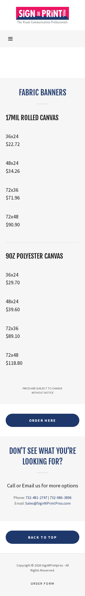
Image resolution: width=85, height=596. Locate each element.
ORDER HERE (42, 420)
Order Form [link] (42, 583)
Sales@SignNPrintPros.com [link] (48, 503)
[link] (42, 15)
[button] (10, 38)
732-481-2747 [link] (36, 497)
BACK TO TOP (42, 537)
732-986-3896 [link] (61, 497)
